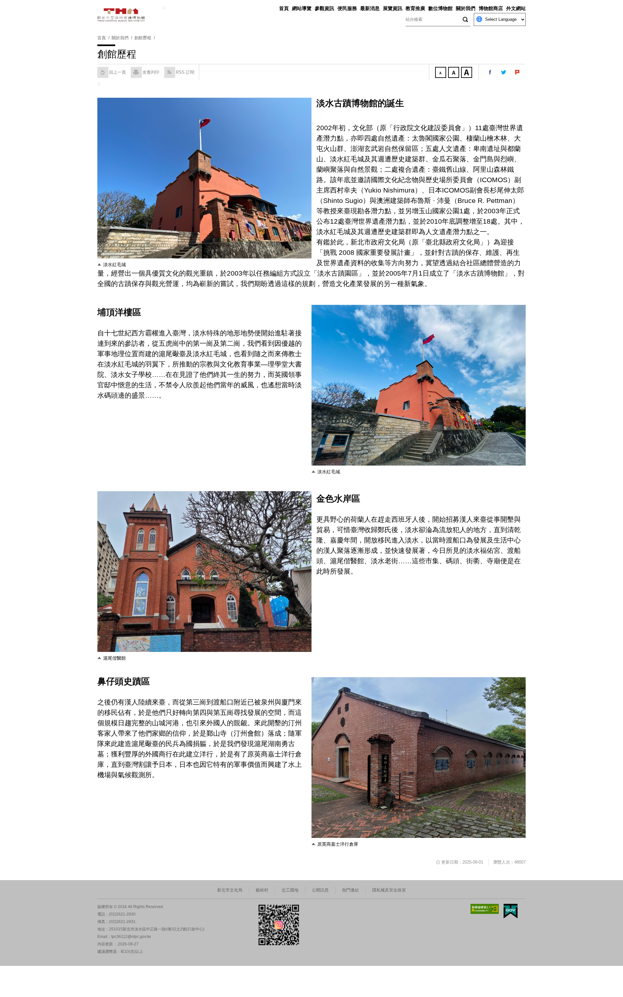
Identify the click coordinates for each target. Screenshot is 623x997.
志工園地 (290, 890)
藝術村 (262, 890)
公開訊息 (320, 890)
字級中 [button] (454, 73)
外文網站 (516, 8)
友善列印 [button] (150, 72)
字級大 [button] (467, 73)
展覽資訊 (392, 8)
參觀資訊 (324, 8)
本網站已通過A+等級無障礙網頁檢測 (484, 909)
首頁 (284, 8)
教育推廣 (415, 8)
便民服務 (347, 8)
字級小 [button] (441, 73)
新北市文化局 (229, 890)
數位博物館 (440, 8)
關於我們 (465, 8)
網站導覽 (302, 8)
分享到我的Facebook (490, 72)
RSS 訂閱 (185, 72)
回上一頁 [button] (117, 72)
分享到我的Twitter (503, 72)
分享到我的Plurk (517, 72)
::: (163, 8)
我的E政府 (511, 911)
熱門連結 (350, 890)
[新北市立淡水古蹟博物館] (129, 15)
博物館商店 (491, 8)
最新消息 (370, 8)
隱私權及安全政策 (389, 890)
